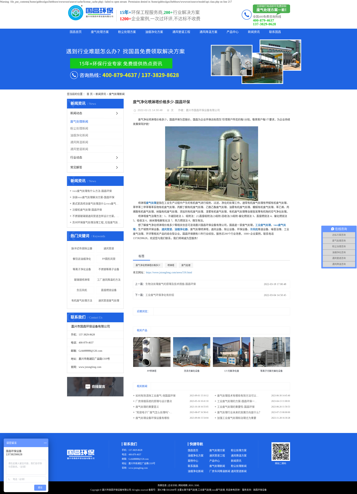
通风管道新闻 (79, 149)
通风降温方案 (208, 31)
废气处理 (185, 265)
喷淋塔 (171, 265)
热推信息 (162, 485)
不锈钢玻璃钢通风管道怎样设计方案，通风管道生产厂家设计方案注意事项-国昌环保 (96, 216)
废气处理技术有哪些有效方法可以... (237, 395)
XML (197, 485)
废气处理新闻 (117, 94)
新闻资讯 (254, 31)
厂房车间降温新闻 (219, 471)
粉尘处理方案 (127, 31)
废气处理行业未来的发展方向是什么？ (239, 412)
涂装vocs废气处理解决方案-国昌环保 (93, 197)
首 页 (90, 94)
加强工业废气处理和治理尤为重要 (236, 418)
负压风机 (82, 290)
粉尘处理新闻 (79, 128)
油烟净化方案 (154, 31)
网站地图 (182, 485)
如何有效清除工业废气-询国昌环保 (156, 395)
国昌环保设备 (260, 490)
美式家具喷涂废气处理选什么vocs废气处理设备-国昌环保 (96, 203)
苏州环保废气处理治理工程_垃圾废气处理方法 (96, 222)
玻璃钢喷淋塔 (82, 279)
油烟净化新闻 (79, 135)
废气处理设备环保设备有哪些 (152, 418)
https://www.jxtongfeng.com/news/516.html (169, 272)
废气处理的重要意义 (147, 406)
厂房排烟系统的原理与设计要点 (154, 401)
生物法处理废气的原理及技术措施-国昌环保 (170, 284)
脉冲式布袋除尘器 (81, 248)
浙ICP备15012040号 (167, 490)
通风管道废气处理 (108, 300)
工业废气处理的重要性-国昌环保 (236, 406)
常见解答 (76, 167)
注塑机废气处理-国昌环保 (87, 209)
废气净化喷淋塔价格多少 (148, 265)
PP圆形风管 (108, 259)
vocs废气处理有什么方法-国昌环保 (92, 191)
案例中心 (193, 460)
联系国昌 (275, 31)
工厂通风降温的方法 (108, 279)
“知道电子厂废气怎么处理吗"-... (154, 412)
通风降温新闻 (79, 142)
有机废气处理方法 (81, 300)
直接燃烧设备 (109, 290)
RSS (191, 485)
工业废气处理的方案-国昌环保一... (237, 401)
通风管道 (109, 248)
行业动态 (76, 157)
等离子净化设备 (82, 269)
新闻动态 (76, 113)
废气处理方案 (100, 31)
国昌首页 (76, 31)
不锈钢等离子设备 (108, 269)
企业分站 (172, 485)
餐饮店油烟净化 (82, 259)
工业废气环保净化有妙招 (159, 295)
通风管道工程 (181, 31)
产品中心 (233, 31)
